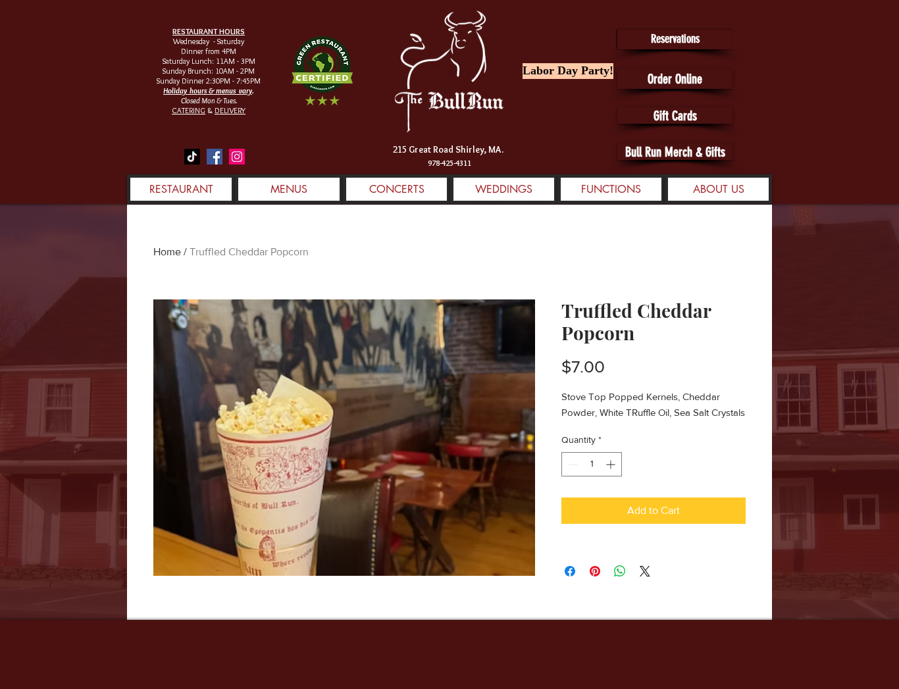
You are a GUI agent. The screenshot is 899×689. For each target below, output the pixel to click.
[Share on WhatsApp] (620, 571)
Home (167, 251)
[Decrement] (571, 464)
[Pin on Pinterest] (595, 571)
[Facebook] (214, 157)
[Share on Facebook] (570, 571)
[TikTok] (192, 157)
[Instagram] (237, 157)
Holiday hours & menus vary (207, 90)
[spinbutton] (592, 464)
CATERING (188, 110)
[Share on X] (645, 571)
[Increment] (612, 464)
